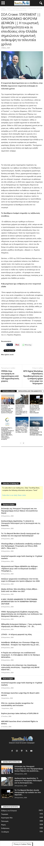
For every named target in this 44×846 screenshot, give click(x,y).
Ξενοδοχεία (5, 832)
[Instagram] (17, 751)
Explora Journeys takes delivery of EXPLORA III (19, 713)
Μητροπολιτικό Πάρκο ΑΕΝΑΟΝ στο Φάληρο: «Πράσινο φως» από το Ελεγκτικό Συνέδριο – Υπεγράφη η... (19, 568)
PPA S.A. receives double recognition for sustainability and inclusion (17, 704)
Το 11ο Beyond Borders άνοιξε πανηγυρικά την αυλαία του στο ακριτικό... (28, 792)
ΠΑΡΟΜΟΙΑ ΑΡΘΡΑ (8, 391)
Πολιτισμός (4, 821)
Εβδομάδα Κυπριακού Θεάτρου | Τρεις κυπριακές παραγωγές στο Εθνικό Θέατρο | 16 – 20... (21, 625)
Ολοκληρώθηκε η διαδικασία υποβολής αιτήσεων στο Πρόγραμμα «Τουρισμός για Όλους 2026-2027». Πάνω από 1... (21, 546)
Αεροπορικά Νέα (7, 818)
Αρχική (3, 8)
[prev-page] (20, 443)
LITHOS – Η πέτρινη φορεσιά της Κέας (16, 634)
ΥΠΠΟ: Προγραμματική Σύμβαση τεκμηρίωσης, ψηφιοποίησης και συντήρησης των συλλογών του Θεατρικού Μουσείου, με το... (21, 614)
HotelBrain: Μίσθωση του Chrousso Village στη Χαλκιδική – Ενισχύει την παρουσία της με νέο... (20, 643)
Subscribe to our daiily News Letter (14, 495)
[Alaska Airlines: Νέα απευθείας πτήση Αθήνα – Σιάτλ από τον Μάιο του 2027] (22, 422)
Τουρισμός (4, 814)
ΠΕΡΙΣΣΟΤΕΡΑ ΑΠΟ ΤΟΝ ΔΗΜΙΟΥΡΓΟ (30, 391)
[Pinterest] (22, 751)
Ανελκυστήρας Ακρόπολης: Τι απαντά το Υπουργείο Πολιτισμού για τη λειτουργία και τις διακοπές (21, 410)
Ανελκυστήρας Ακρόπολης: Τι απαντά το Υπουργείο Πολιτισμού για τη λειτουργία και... (28, 780)
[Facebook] (12, 751)
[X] (27, 751)
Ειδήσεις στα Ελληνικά (9, 811)
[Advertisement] (22, 158)
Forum (9, 8)
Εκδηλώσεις (5, 828)
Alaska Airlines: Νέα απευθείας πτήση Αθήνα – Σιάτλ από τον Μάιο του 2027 (21, 430)
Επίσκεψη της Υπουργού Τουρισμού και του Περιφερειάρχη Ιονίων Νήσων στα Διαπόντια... (29, 768)
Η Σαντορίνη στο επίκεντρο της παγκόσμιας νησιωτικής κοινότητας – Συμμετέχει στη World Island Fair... (20, 667)
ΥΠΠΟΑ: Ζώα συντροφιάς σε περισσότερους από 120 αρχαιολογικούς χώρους (10, 376)
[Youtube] (31, 751)
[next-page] (23, 443)
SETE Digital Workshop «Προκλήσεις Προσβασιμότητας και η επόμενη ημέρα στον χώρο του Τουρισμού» (33, 377)
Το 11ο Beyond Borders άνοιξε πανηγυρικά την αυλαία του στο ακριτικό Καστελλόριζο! (35, 409)
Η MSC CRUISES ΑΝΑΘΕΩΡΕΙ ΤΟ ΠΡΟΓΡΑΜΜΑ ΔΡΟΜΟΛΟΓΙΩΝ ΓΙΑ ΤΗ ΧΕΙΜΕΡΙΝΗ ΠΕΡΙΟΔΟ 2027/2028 (36, 431)
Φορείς (3, 825)
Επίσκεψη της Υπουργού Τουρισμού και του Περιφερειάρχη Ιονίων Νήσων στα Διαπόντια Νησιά (7, 409)
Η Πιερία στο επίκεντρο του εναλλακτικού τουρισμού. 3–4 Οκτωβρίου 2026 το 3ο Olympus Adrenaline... (20, 654)
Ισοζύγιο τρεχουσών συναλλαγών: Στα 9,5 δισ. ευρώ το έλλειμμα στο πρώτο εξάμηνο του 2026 (20, 580)
